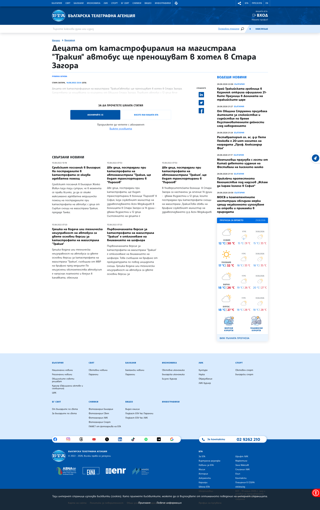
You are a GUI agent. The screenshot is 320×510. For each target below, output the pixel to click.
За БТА (202, 456)
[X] (108, 439)
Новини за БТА (206, 465)
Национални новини (62, 370)
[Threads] (82, 439)
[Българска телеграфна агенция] (59, 456)
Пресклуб (257, 3)
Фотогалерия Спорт (99, 422)
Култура (203, 370)
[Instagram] (69, 439)
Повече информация (169, 502)
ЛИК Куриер (205, 383)
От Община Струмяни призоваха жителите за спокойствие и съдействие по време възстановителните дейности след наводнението (242, 118)
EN (267, 3)
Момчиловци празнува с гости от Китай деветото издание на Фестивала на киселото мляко (242, 163)
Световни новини (98, 370)
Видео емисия (132, 409)
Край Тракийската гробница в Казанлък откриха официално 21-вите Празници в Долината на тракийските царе (242, 94)
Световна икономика (173, 370)
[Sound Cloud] (160, 439)
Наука (202, 374)
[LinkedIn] (121, 439)
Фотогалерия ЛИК (98, 417)
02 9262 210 (248, 439)
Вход (262, 15)
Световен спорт (244, 370)
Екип (237, 473)
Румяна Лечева (59, 76)
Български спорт (244, 374)
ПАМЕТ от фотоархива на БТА (105, 426)
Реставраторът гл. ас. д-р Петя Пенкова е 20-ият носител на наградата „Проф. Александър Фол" (241, 142)
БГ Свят (125, 3)
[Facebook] (56, 439)
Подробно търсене (228, 28)
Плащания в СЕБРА (244, 482)
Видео (148, 3)
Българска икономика (173, 374)
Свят (67, 3)
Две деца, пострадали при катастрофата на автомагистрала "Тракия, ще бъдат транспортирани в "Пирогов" (129, 175)
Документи (205, 478)
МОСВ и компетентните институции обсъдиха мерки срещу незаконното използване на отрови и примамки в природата (240, 204)
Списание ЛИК (242, 469)
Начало (56, 40)
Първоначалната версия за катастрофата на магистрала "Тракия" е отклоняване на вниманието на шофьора (130, 234)
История (203, 473)
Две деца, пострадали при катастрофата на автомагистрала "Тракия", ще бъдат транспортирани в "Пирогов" (184, 175)
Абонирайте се (95, 115)
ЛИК (106, 3)
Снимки (136, 3)
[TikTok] (134, 439)
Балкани (79, 3)
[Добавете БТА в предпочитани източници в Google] (173, 439)
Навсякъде (262, 29)
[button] (176, 3)
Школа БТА (204, 487)
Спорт (114, 3)
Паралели (93, 374)
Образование (205, 379)
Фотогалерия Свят (99, 413)
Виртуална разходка (209, 461)
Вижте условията (121, 128)
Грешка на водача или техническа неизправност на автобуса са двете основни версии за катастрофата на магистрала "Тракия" (77, 236)
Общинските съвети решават (63, 380)
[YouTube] (95, 439)
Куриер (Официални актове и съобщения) (67, 387)
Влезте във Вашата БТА (146, 115)
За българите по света (64, 413)
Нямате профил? (260, 19)
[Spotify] (147, 439)
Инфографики (163, 3)
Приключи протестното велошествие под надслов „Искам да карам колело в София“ (242, 182)
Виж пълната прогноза (234, 338)
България (57, 3)
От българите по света (65, 409)
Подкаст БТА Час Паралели (139, 413)
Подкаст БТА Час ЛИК (136, 417)
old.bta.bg (240, 487)
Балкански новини (134, 370)
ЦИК (54, 393)
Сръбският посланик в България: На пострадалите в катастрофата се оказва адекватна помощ (76, 173)
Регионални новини (62, 374)
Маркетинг (241, 461)
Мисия (202, 469)
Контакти (240, 478)
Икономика (93, 3)
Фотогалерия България (101, 409)
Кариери (203, 482)
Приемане (144, 502)
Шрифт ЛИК (241, 456)
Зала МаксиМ (242, 465)
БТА (246, 3)
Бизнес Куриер (169, 379)
